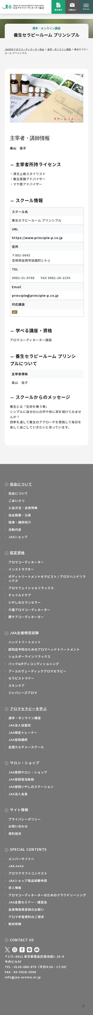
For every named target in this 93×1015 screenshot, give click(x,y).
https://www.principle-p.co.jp (37, 238)
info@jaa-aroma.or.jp (23, 977)
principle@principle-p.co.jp (35, 295)
